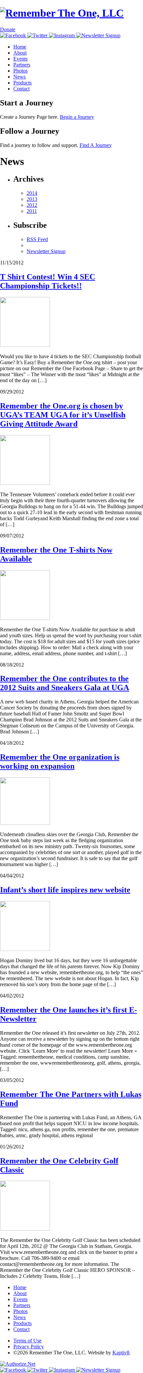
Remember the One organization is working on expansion (59, 761)
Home (19, 47)
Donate (7, 29)
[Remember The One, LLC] (62, 13)
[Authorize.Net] (17, 1364)
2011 (32, 211)
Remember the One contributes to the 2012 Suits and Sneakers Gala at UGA (64, 683)
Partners (21, 65)
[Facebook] (13, 35)
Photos (20, 71)
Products (22, 82)
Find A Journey (95, 145)
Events (20, 59)
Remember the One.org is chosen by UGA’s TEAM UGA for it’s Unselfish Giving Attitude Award (62, 414)
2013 (32, 199)
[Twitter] (38, 35)
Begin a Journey (77, 117)
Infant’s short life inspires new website (65, 889)
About (20, 53)
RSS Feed (37, 239)
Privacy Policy (28, 1346)
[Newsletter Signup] (98, 35)
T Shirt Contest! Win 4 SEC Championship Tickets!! (47, 281)
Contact (21, 88)
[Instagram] (62, 35)
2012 (32, 205)
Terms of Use (27, 1340)
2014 (32, 193)
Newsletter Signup (46, 251)
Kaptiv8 (120, 1352)
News (19, 76)
